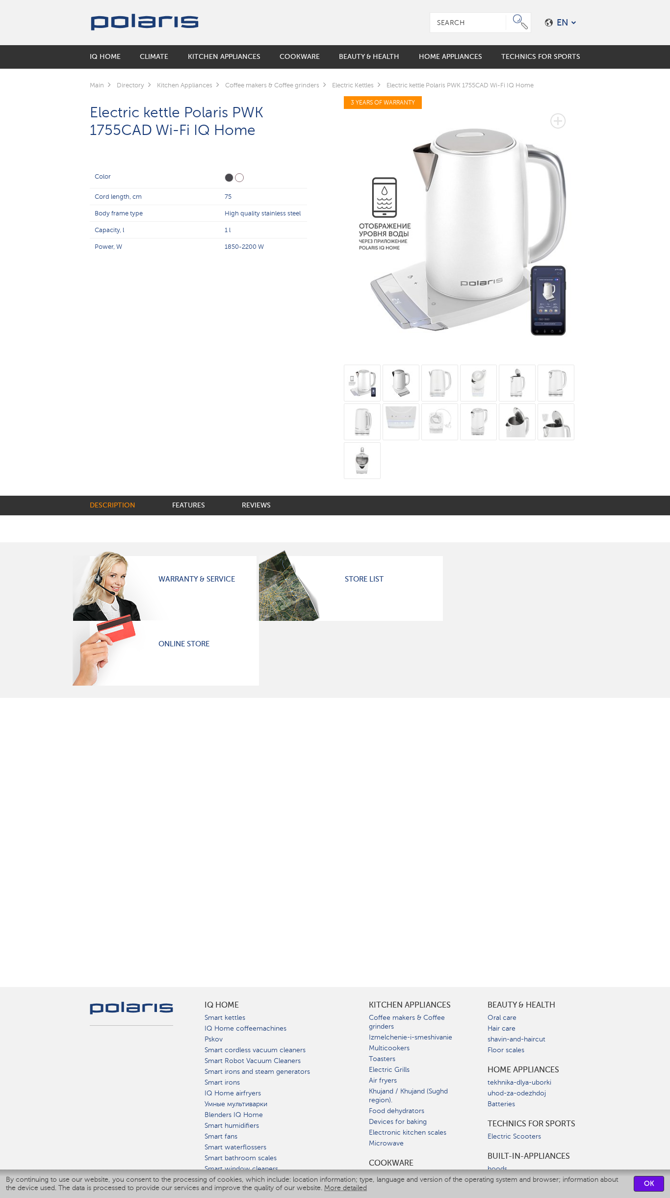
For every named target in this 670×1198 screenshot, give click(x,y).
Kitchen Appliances (410, 1005)
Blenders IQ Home (234, 1115)
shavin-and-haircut (516, 1039)
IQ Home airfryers (233, 1093)
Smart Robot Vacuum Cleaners (253, 1061)
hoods (497, 1169)
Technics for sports (531, 1123)
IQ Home (222, 1005)
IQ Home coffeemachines (245, 1028)
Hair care (501, 1028)
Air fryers (383, 1080)
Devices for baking (398, 1122)
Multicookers (389, 1048)
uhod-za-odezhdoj (517, 1093)
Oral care (502, 1017)
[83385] (229, 177)
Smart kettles (225, 1017)
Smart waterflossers (235, 1147)
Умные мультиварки (236, 1104)
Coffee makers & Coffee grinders (407, 1022)
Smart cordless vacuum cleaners (255, 1050)
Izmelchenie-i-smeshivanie (410, 1037)
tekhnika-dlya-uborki (519, 1082)
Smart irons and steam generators (257, 1071)
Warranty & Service (196, 579)
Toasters (382, 1059)
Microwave (386, 1143)
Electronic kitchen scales (407, 1132)
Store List (364, 579)
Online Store (183, 643)
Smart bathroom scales (241, 1158)
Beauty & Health (521, 1005)
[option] (462, 224)
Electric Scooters (514, 1136)
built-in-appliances (529, 1156)
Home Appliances (523, 1069)
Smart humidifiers (232, 1125)
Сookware (391, 1163)
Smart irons (222, 1082)
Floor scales (506, 1050)
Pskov (214, 1039)
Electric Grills (389, 1069)
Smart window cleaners (241, 1169)
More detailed (345, 1188)
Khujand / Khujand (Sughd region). (408, 1095)
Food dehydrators (396, 1111)
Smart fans (221, 1136)
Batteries (501, 1104)
